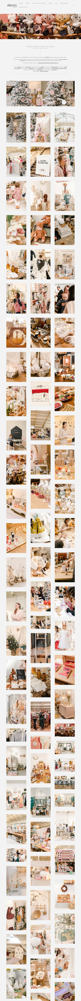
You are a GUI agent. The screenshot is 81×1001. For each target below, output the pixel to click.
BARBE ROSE (31, 68)
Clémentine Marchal (44, 71)
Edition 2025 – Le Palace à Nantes (39, 3)
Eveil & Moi (42, 67)
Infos (56, 3)
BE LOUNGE (40, 68)
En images (50, 3)
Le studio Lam (54, 69)
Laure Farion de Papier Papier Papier (59, 68)
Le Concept (27, 3)
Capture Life (19, 67)
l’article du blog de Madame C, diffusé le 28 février (48, 62)
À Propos (21, 3)
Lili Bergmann (39, 69)
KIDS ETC (47, 57)
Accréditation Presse (64, 3)
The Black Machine (54, 67)
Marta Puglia (28, 67)
